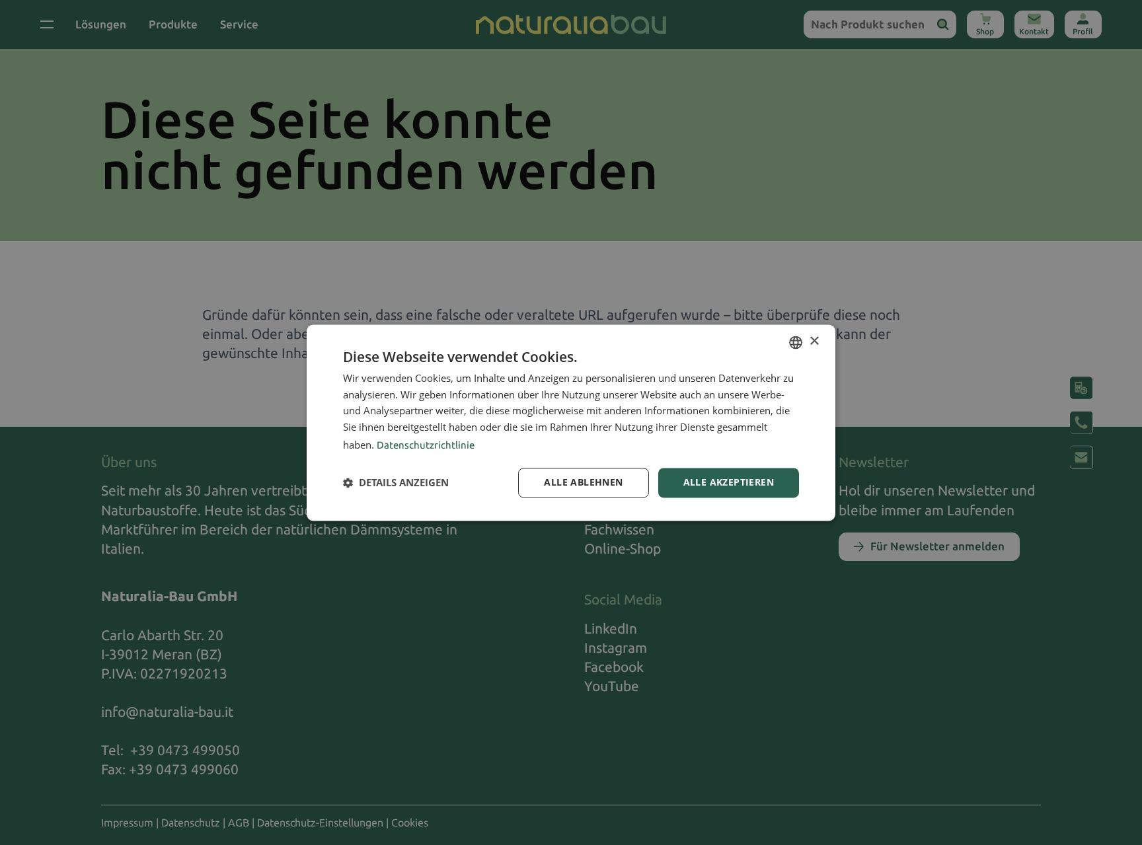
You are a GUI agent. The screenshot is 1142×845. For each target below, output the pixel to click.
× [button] (814, 341)
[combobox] (795, 342)
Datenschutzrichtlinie (426, 445)
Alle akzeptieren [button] (728, 482)
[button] (396, 483)
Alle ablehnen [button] (583, 482)
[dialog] (571, 422)
